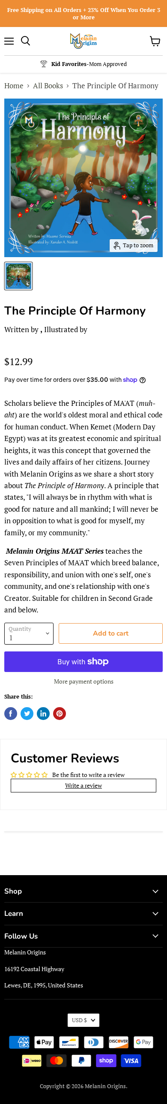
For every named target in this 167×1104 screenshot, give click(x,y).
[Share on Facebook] (10, 713)
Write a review (83, 785)
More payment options (83, 681)
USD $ (79, 1020)
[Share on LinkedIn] (43, 713)
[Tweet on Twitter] (27, 713)
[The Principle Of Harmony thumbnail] (18, 276)
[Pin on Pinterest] (59, 713)
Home (14, 85)
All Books (48, 85)
